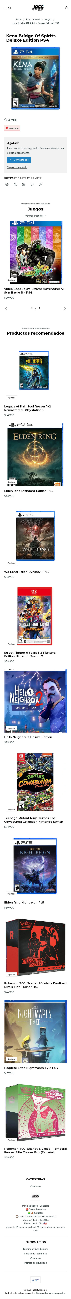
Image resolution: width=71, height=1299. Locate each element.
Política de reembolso (35, 1253)
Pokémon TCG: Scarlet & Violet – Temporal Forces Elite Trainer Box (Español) (35, 1150)
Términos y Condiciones (35, 1248)
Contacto (35, 1186)
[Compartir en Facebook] (7, 184)
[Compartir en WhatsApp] (24, 184)
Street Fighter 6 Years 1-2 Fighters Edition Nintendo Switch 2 (30, 654)
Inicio (19, 19)
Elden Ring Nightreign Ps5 (24, 902)
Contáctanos (21, 159)
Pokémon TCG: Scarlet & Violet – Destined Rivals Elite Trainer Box (35, 985)
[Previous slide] (6, 308)
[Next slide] (64, 308)
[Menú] (4, 8)
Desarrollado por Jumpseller (51, 1293)
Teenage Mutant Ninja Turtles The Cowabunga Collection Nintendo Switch (33, 819)
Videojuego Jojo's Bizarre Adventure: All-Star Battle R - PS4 (34, 290)
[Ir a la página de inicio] (38, 8)
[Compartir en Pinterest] (32, 184)
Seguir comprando (17, 167)
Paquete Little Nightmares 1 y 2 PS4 (31, 1068)
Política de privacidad (35, 1262)
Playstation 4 (33, 19)
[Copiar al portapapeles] (40, 184)
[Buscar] (9, 8)
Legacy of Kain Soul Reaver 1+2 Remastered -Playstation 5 (27, 408)
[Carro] (66, 8)
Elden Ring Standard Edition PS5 (28, 491)
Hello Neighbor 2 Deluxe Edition (28, 737)
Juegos (48, 19)
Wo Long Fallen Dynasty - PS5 (26, 572)
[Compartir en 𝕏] (15, 184)
